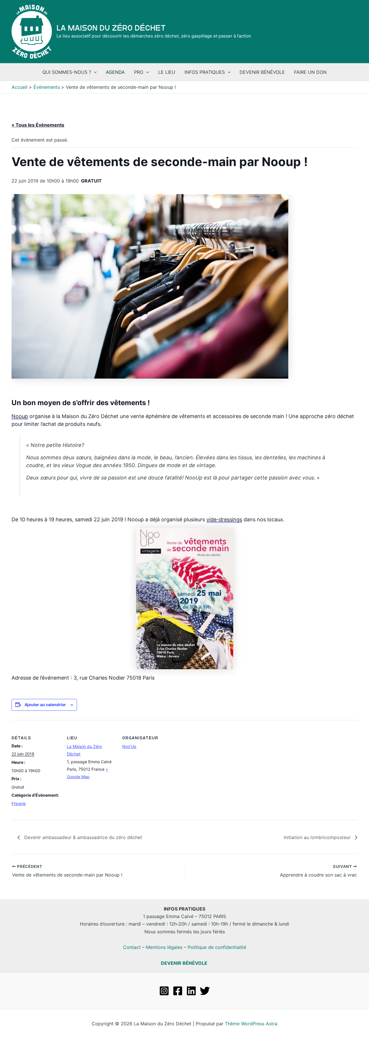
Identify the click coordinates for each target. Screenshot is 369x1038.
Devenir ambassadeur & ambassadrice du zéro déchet (82, 837)
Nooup (20, 416)
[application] (94, 72)
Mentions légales (164, 947)
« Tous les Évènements (38, 125)
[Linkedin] (191, 991)
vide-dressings (224, 519)
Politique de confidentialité (217, 947)
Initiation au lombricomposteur (318, 837)
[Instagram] (164, 991)
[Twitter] (205, 991)
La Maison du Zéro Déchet (111, 28)
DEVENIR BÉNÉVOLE (184, 963)
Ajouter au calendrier (45, 704)
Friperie (19, 803)
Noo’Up (129, 746)
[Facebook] (178, 991)
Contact (132, 947)
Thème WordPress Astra (251, 1023)
